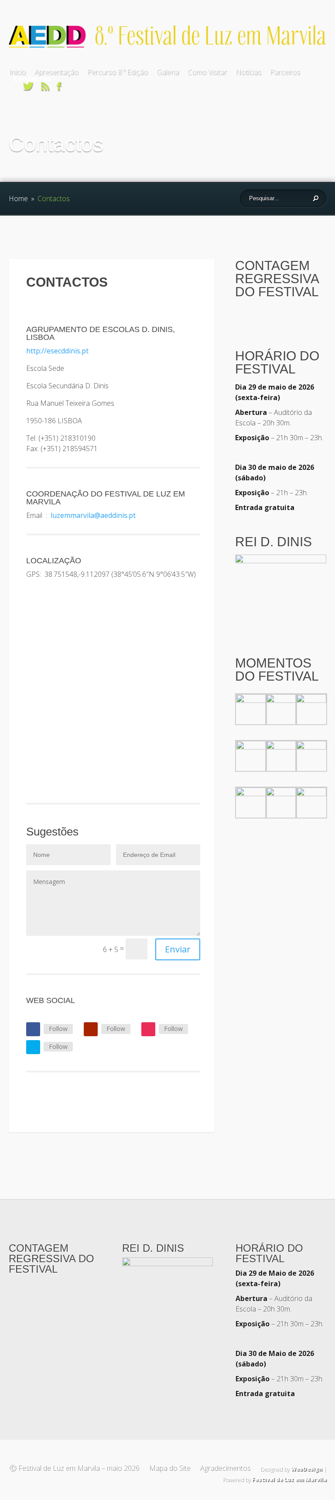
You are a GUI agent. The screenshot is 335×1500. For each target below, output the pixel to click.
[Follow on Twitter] (33, 1047)
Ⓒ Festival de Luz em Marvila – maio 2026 (74, 1467)
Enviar (178, 949)
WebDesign (306, 1469)
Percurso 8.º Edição (117, 71)
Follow (58, 1028)
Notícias (248, 71)
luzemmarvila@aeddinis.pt (93, 515)
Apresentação (56, 71)
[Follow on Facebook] (33, 1029)
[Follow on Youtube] (91, 1029)
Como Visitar (206, 71)
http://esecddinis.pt (57, 351)
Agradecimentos (224, 1467)
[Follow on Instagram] (148, 1029)
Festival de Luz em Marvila (289, 1479)
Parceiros (285, 71)
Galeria (167, 71)
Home (18, 198)
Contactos (32, 78)
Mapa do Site (169, 1467)
